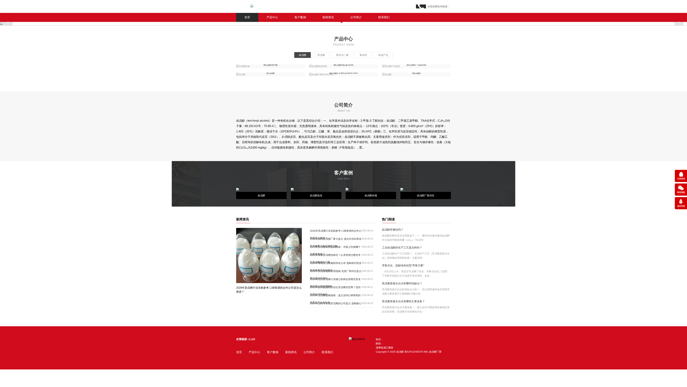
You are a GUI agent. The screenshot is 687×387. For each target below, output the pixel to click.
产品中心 (272, 17)
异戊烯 (321, 55)
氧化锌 (363, 55)
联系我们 (384, 17)
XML (425, 351)
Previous (8, 21)
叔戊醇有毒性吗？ (392, 229)
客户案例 (300, 17)
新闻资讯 (328, 17)
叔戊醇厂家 (435, 351)
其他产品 (383, 55)
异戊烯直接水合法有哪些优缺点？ (402, 283)
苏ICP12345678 (414, 351)
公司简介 (356, 17)
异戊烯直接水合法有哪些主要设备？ (403, 301)
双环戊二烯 (342, 55)
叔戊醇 (302, 55)
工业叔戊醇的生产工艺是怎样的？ (402, 247)
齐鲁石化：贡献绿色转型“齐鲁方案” (403, 265)
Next (678, 21)
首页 (247, 17)
